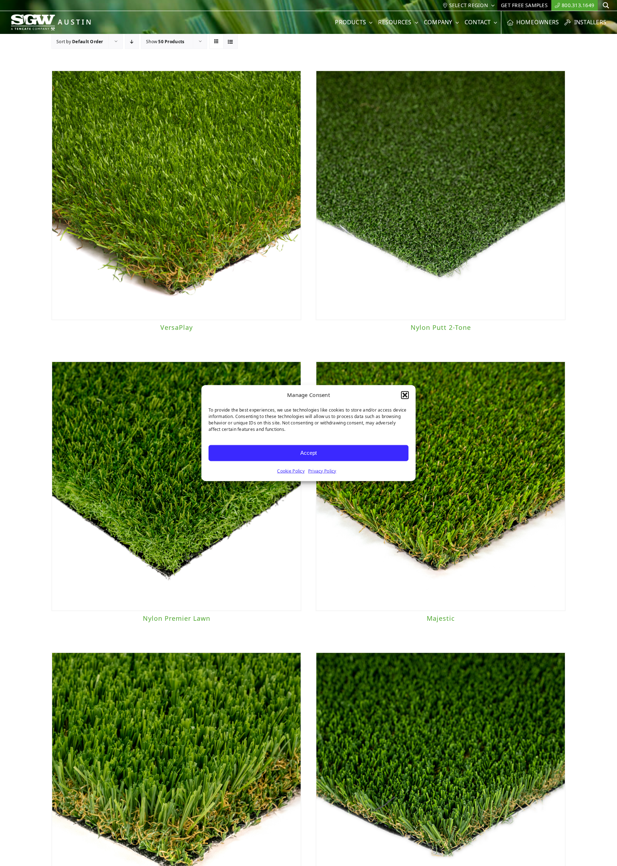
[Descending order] (132, 41)
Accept (308, 453)
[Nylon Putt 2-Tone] (441, 195)
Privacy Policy (322, 471)
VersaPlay (176, 327)
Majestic (441, 618)
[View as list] (230, 42)
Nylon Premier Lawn (176, 618)
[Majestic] (441, 486)
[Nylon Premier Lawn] (176, 486)
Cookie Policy (291, 471)
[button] (404, 395)
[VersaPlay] (176, 195)
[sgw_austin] (55, 17)
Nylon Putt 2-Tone (441, 327)
